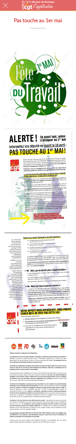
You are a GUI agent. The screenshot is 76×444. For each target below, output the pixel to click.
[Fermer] (5, 5)
